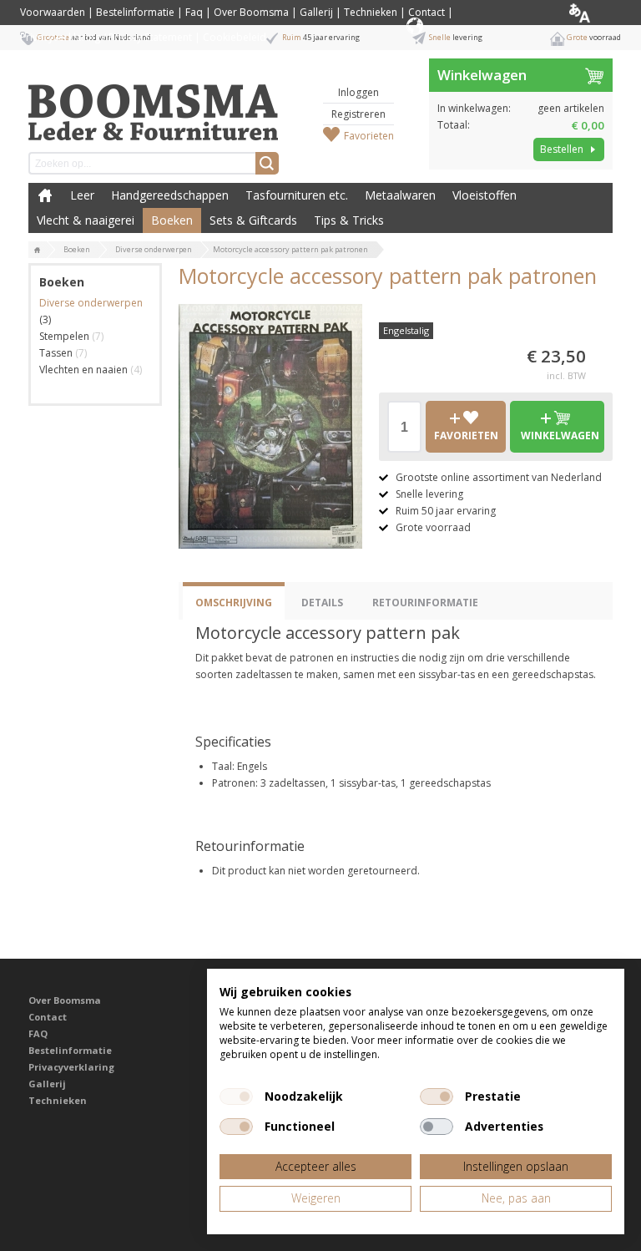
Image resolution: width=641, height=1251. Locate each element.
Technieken (370, 12)
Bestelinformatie (135, 12)
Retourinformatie (425, 602)
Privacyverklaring (71, 1067)
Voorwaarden (52, 12)
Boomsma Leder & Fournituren (45, 195)
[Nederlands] (593, 12)
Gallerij (316, 12)
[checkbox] (236, 1096)
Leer (82, 195)
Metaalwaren (400, 195)
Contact (426, 12)
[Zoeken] (267, 163)
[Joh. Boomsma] (153, 104)
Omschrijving (233, 602)
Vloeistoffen (484, 195)
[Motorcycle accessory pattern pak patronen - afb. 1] (270, 426)
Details (322, 602)
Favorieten (369, 136)
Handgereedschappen (170, 195)
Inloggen (358, 92)
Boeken (172, 220)
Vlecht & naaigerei (85, 220)
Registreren (358, 114)
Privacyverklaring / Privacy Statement (106, 37)
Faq (194, 12)
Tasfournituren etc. (296, 195)
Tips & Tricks (349, 220)
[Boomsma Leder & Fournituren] (37, 250)
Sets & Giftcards (253, 220)
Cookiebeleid (234, 37)
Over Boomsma (251, 12)
